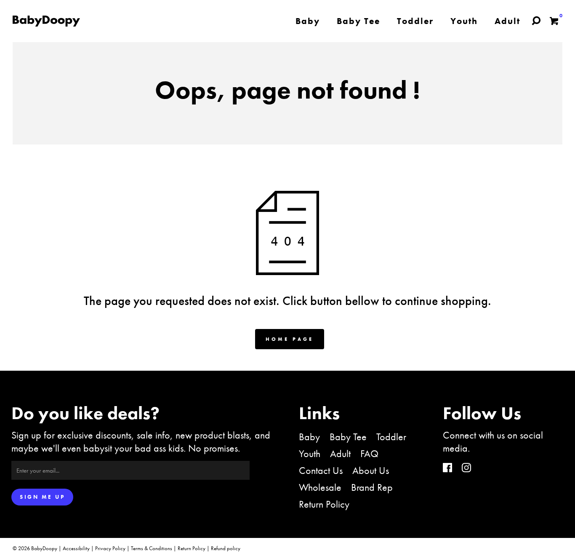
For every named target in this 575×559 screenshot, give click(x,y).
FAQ (369, 453)
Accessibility (76, 548)
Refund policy (225, 548)
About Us (370, 470)
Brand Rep (372, 487)
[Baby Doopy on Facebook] (447, 468)
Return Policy (324, 504)
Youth (309, 453)
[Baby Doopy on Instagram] (466, 468)
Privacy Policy (110, 548)
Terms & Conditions (151, 548)
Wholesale (320, 487)
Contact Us (321, 470)
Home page (290, 339)
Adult (340, 453)
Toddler (391, 436)
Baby (309, 436)
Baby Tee (348, 436)
